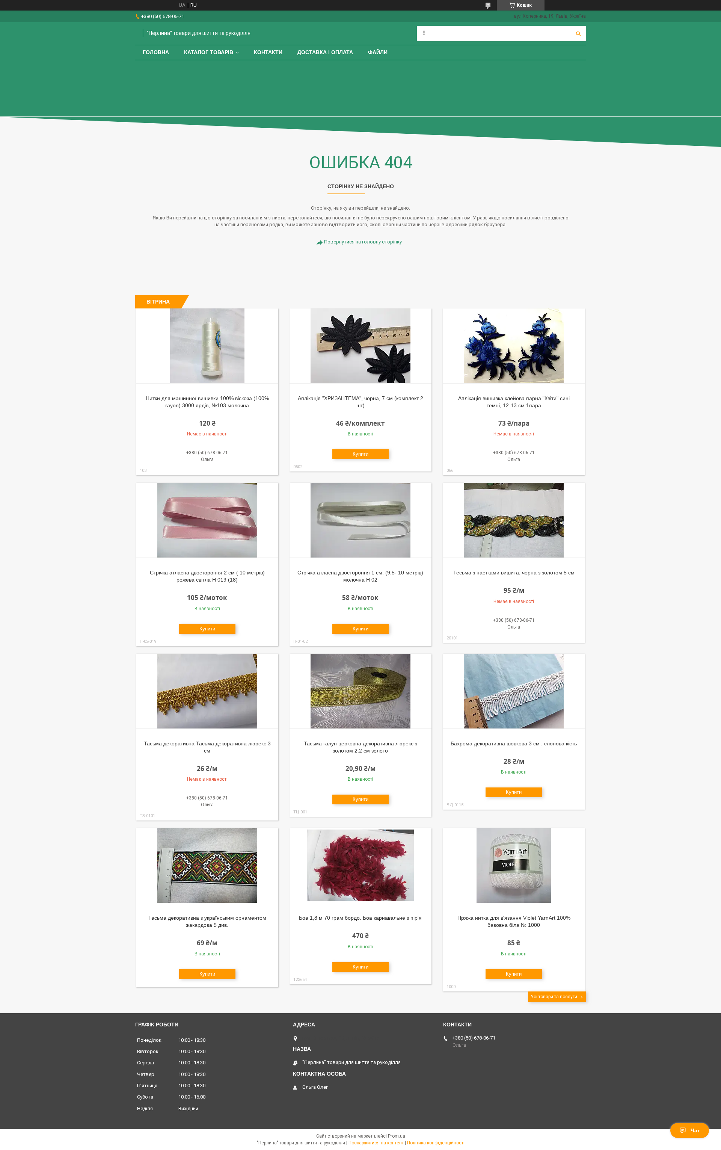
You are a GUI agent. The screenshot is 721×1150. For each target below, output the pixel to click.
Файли (378, 52)
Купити (360, 454)
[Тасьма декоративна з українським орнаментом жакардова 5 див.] (207, 865)
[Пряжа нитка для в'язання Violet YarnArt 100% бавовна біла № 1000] (514, 865)
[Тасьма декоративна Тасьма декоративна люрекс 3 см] (207, 691)
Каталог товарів (208, 52)
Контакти (268, 52)
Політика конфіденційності (436, 1142)
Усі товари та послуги (554, 996)
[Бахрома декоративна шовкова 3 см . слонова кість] (514, 691)
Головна (156, 52)
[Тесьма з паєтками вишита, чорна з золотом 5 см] (514, 520)
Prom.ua (396, 1136)
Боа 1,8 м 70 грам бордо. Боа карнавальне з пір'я (360, 918)
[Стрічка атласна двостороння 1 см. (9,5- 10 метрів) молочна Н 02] (361, 520)
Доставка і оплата (325, 52)
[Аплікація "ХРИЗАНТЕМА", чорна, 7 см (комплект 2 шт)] (361, 346)
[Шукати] (578, 33)
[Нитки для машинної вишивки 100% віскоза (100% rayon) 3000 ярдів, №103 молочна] (207, 346)
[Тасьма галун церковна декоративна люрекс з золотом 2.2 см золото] (361, 691)
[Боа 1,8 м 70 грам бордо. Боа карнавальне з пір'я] (361, 865)
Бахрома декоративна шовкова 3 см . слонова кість (514, 743)
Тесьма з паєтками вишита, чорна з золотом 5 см (514, 573)
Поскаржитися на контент (376, 1142)
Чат (695, 1130)
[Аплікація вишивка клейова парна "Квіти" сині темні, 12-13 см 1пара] (514, 346)
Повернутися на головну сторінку (363, 242)
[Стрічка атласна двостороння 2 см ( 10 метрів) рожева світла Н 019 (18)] (207, 520)
